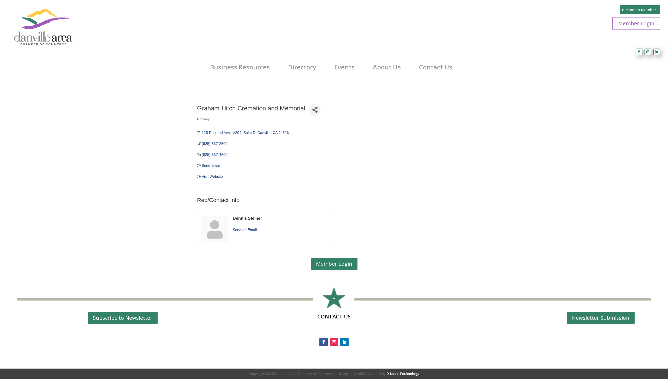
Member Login (636, 23)
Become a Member (639, 9)
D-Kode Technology (402, 373)
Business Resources (240, 67)
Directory (302, 67)
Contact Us (435, 67)
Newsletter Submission (600, 317)
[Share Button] (315, 110)
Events (344, 67)
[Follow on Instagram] (648, 52)
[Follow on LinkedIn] (656, 52)
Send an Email (245, 230)
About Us (387, 67)
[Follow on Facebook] (639, 52)
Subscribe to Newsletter (122, 317)
